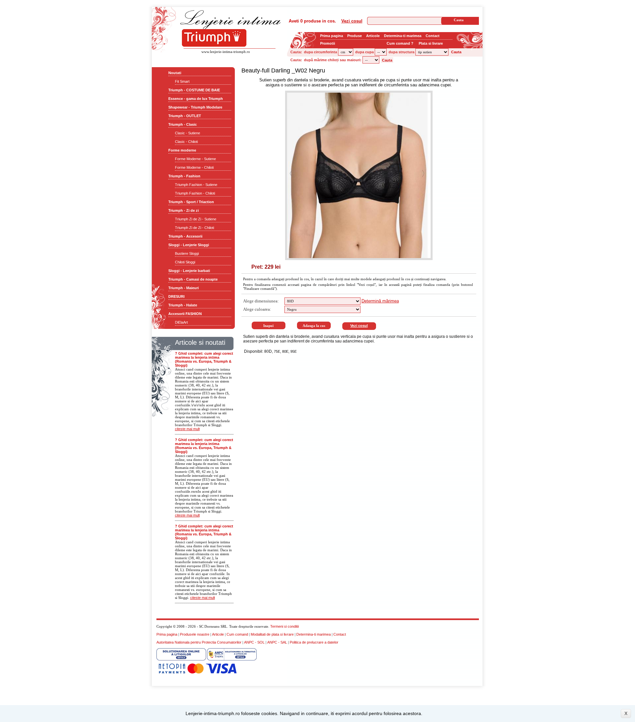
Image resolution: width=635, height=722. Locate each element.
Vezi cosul (351, 21)
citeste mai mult (187, 429)
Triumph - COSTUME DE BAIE (194, 90)
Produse (354, 36)
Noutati (174, 73)
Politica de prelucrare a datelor (314, 642)
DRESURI (176, 296)
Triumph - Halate (182, 305)
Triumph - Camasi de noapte (193, 279)
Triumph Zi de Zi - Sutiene (195, 219)
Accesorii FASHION (185, 314)
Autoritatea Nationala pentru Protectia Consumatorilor (198, 642)
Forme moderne (182, 150)
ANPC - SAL (277, 642)
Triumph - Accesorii (185, 236)
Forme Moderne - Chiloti (194, 167)
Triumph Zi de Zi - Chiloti (194, 228)
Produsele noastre (194, 634)
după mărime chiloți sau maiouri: (332, 60)
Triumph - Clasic (182, 124)
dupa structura (401, 52)
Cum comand (237, 634)
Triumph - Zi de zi (183, 210)
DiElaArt (181, 322)
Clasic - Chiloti (186, 142)
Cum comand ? (400, 43)
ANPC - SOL (254, 642)
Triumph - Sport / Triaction (191, 202)
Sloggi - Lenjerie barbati (189, 271)
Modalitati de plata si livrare (272, 634)
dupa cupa (364, 52)
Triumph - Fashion (184, 176)
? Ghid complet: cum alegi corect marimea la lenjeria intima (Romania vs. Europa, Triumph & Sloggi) (204, 359)
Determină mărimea (380, 300)
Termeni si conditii (284, 626)
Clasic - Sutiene (187, 133)
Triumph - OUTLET (184, 116)
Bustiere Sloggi (187, 253)
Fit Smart (182, 81)
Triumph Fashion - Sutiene (196, 185)
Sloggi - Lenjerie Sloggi (188, 245)
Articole (373, 36)
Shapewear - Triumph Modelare (195, 107)
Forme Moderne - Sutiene (195, 159)
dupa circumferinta (320, 52)
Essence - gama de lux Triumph (195, 99)
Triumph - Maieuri (183, 288)
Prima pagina (331, 36)
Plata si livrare (431, 43)
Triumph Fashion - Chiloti (195, 193)
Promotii (327, 43)
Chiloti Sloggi (185, 262)
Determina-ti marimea (402, 36)
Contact (433, 36)
